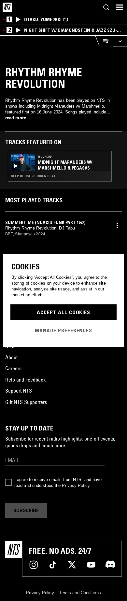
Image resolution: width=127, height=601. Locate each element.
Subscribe (26, 510)
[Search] (106, 7)
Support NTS (18, 390)
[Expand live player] (120, 41)
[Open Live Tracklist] (104, 41)
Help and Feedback (25, 379)
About (11, 357)
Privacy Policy (75, 485)
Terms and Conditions (80, 592)
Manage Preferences (63, 330)
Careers (13, 368)
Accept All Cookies (63, 312)
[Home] (7, 7)
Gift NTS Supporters (26, 402)
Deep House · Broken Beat (33, 176)
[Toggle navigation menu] (119, 7)
